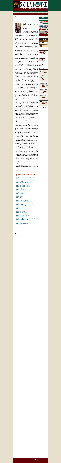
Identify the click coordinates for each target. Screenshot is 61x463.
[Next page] (45, 107)
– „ (22, 10)
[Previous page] (41, 107)
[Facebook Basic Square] (47, 8)
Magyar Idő (43, 79)
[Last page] (47, 107)
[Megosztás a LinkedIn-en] (18, 235)
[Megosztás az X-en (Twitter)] (16, 235)
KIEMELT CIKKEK (43, 92)
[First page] (40, 107)
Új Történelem (43, 86)
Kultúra (15, 233)
